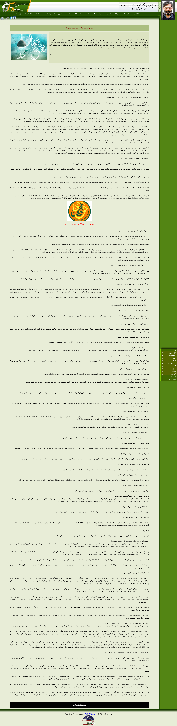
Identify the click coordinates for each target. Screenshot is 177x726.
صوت (174, 358)
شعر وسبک (172, 366)
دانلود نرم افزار (28, 14)
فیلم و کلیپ (58, 14)
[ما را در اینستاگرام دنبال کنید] (14, 19)
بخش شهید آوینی (137, 14)
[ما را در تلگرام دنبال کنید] (11, 19)
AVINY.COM (90, 714)
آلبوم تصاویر (172, 361)
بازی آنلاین (17, 14)
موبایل (117, 14)
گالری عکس (77, 14)
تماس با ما (172, 379)
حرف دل (126, 14)
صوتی (68, 14)
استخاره (38, 14)
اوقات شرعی (97, 14)
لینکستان (48, 14)
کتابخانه (87, 14)
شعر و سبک (107, 14)
